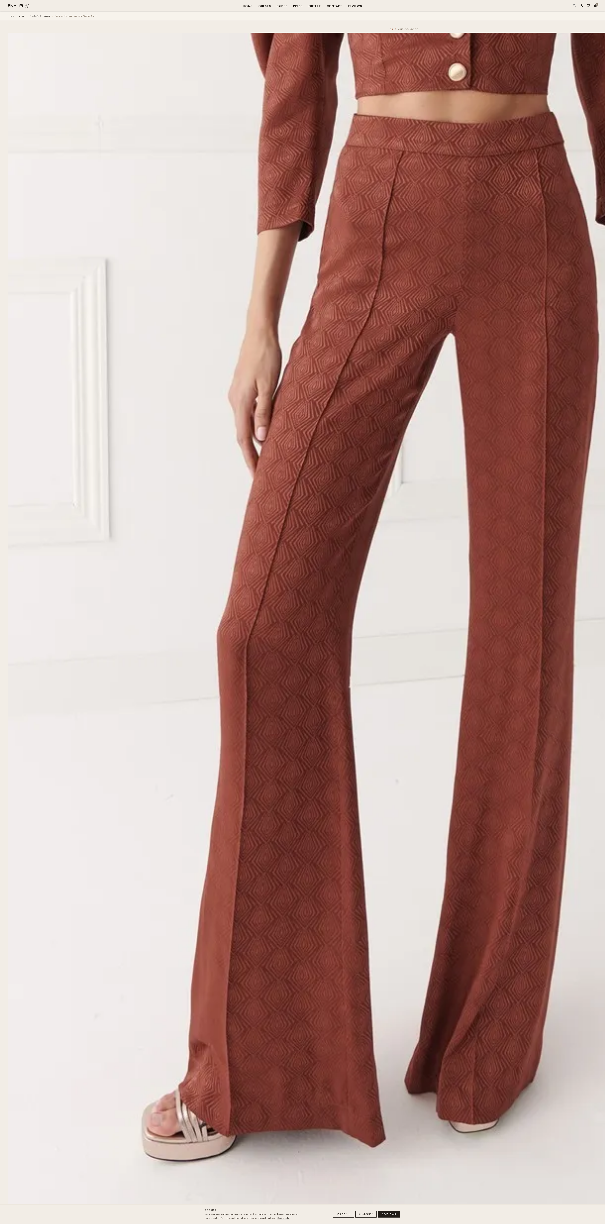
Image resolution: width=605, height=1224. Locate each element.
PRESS (298, 6)
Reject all (343, 1214)
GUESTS (264, 6)
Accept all (389, 1214)
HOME (248, 6)
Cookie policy (283, 1218)
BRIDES (282, 6)
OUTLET (314, 6)
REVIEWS (355, 6)
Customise (366, 1214)
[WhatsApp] (27, 6)
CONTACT (334, 6)
